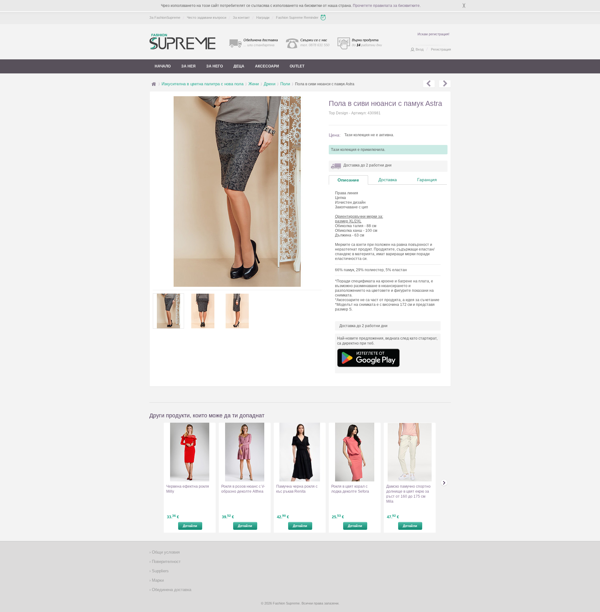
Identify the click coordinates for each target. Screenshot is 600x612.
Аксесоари (267, 66)
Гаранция (427, 179)
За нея (188, 66)
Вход (419, 49)
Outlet (297, 66)
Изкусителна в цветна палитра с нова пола (202, 84)
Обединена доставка (171, 589)
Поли (285, 84)
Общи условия (165, 552)
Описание (348, 179)
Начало (163, 66)
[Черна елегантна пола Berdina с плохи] (429, 84)
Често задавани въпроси (206, 17)
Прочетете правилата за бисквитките (386, 5)
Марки (157, 580)
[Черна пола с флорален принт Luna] (445, 84)
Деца (238, 66)
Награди (262, 17)
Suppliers (160, 571)
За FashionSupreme (164, 17)
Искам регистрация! (433, 34)
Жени (253, 84)
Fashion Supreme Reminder (297, 17)
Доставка (387, 179)
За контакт (241, 17)
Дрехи (269, 84)
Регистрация (441, 49)
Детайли (190, 526)
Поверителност (166, 561)
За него (214, 66)
